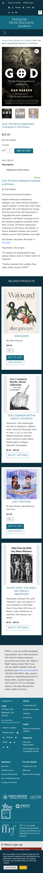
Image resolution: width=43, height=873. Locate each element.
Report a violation (14, 3)
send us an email (27, 670)
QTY (4, 151)
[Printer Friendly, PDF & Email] (37, 177)
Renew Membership (9, 774)
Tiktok (28, 7)
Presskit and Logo (30, 766)
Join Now (5, 766)
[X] (23, 7)
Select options (18, 455)
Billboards (26, 770)
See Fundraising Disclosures (10, 722)
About (26, 701)
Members (6, 762)
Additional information (17, 170)
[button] (37, 51)
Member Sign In (7, 770)
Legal (26, 724)
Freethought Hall (29, 706)
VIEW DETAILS (15, 362)
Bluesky (18, 7)
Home (4, 41)
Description (7, 165)
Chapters (26, 714)
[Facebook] (9, 7)
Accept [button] (23, 867)
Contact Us (6, 701)
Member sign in (28, 3)
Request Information (31, 709)
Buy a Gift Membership (10, 778)
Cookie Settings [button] (10, 867)
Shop (11, 41)
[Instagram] (12, 7)
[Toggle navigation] (4, 32)
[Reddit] (9, 12)
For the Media (30, 762)
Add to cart (23, 151)
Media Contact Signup (31, 774)
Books (28, 41)
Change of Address (9, 783)
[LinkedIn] (12, 12)
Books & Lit (19, 41)
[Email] (16, 12)
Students (27, 738)
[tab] (7, 164)
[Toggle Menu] (3, 3)
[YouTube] (33, 7)
